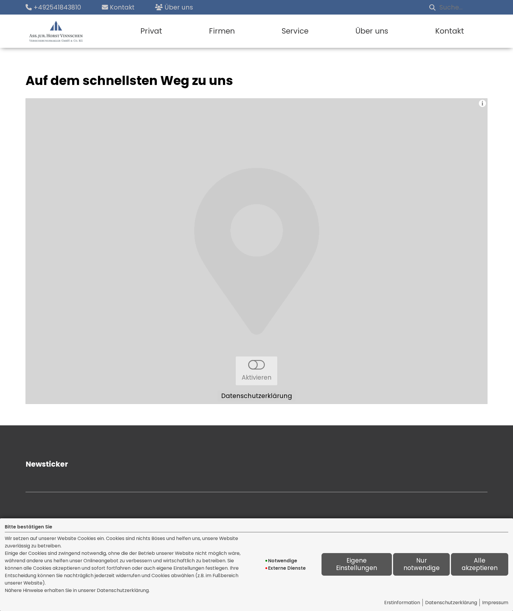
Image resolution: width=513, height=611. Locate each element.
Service (295, 31)
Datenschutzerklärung (451, 602)
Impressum (495, 602)
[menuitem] (151, 31)
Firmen (222, 31)
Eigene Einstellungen (356, 564)
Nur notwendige (421, 564)
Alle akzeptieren (480, 564)
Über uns (371, 31)
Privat (151, 31)
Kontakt (449, 31)
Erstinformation (402, 602)
